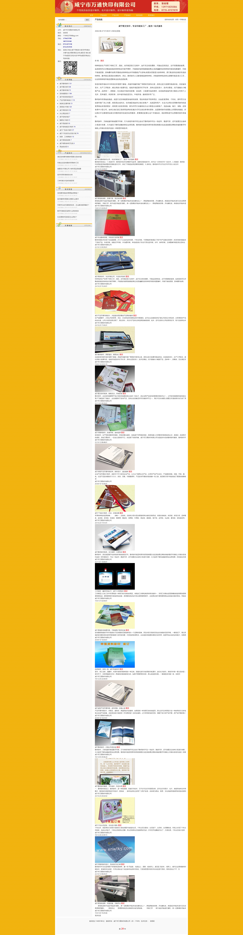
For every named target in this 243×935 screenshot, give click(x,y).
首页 (91, 15)
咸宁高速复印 (64, 123)
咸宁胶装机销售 (65, 140)
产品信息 (103, 15)
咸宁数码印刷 (64, 90)
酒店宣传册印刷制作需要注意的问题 (69, 157)
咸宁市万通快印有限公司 (103, 167)
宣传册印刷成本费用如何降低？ (68, 193)
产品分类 (115, 15)
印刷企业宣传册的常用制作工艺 (68, 163)
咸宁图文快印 (64, 87)
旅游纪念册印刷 (65, 103)
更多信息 (98, 915)
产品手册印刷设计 (66, 100)
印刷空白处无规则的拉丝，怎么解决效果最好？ (73, 205)
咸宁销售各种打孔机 (66, 143)
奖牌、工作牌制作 (66, 137)
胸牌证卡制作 (64, 120)
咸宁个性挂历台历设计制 (68, 133)
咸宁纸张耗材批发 (66, 97)
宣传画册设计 (64, 93)
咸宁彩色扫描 (64, 117)
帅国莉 (152, 921)
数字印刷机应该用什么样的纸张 (68, 211)
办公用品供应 (64, 113)
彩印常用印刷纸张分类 (65, 175)
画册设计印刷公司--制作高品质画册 (69, 169)
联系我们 (151, 15)
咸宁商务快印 (64, 110)
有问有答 (139, 15)
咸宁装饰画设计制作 (66, 127)
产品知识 (127, 15)
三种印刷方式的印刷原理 (65, 181)
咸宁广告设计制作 (66, 130)
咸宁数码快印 (64, 83)
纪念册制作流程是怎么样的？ (67, 217)
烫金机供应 (63, 147)
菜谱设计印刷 (64, 107)
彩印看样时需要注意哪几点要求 (68, 199)
